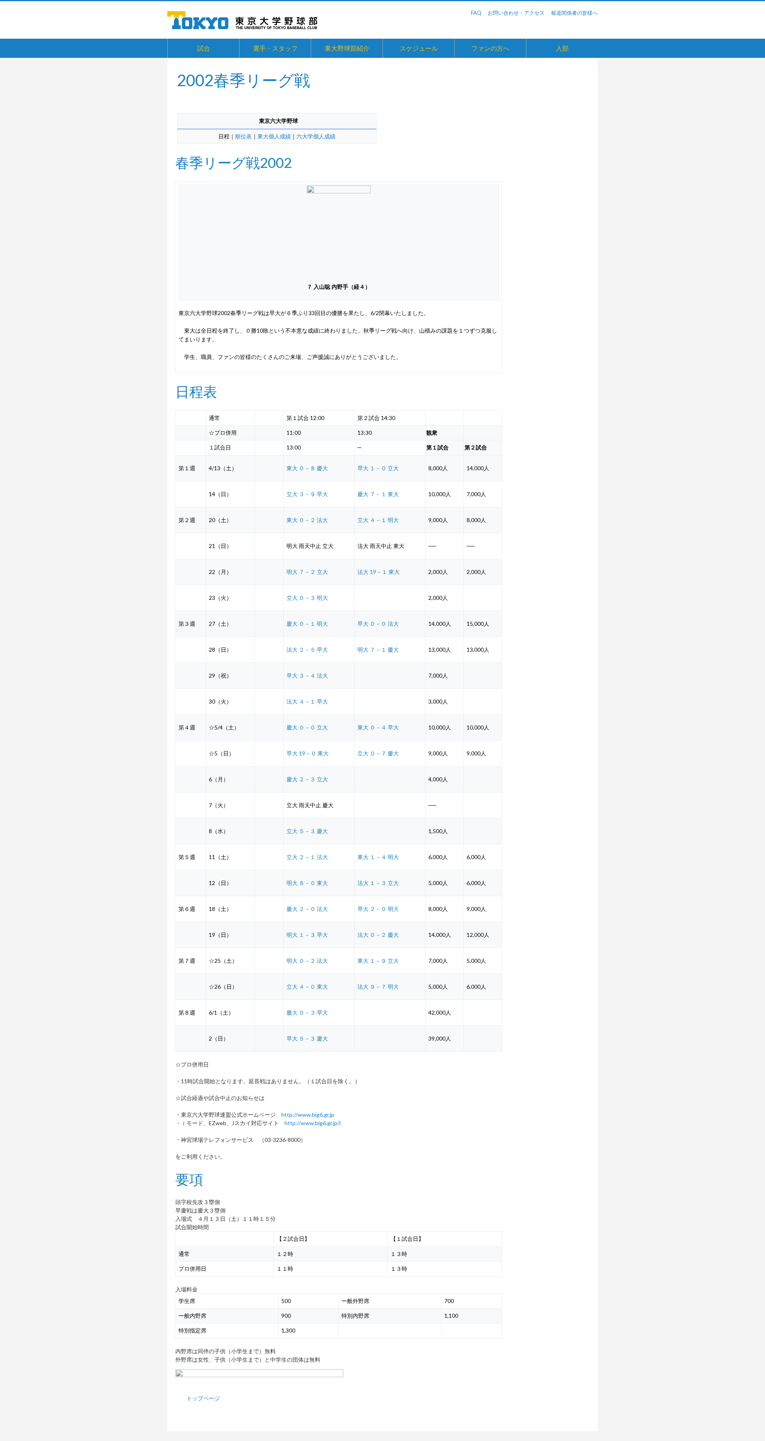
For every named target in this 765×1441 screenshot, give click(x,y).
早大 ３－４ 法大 (307, 675)
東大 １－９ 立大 (378, 960)
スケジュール (419, 48)
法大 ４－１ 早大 (307, 701)
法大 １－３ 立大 (378, 882)
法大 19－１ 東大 (378, 571)
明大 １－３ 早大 (307, 934)
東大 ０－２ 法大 (307, 519)
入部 (562, 48)
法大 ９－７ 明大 (378, 986)
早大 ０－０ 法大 (378, 623)
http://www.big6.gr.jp (307, 1114)
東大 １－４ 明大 (378, 857)
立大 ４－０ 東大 (307, 986)
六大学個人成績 (315, 136)
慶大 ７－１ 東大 (378, 494)
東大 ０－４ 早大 (378, 727)
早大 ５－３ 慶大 (307, 1038)
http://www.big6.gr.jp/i (312, 1123)
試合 (203, 48)
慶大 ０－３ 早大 (307, 1012)
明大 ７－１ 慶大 (378, 649)
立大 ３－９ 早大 (307, 494)
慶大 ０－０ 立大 (307, 727)
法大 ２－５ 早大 (307, 649)
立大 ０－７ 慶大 (378, 753)
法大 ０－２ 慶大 (378, 934)
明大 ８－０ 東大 (307, 882)
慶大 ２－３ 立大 (307, 779)
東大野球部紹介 (347, 48)
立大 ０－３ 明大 (307, 597)
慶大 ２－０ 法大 (307, 908)
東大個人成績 (274, 136)
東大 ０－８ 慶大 (307, 468)
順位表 (243, 136)
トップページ (203, 1398)
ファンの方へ (490, 48)
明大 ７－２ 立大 (307, 571)
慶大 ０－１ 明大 (307, 623)
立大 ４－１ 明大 (378, 519)
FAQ (476, 13)
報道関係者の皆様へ (574, 13)
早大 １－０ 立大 (378, 468)
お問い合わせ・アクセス (516, 13)
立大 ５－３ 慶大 (307, 831)
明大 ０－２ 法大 (307, 960)
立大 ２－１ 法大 (307, 857)
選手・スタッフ (275, 48)
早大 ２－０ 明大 (378, 908)
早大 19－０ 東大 (307, 753)
